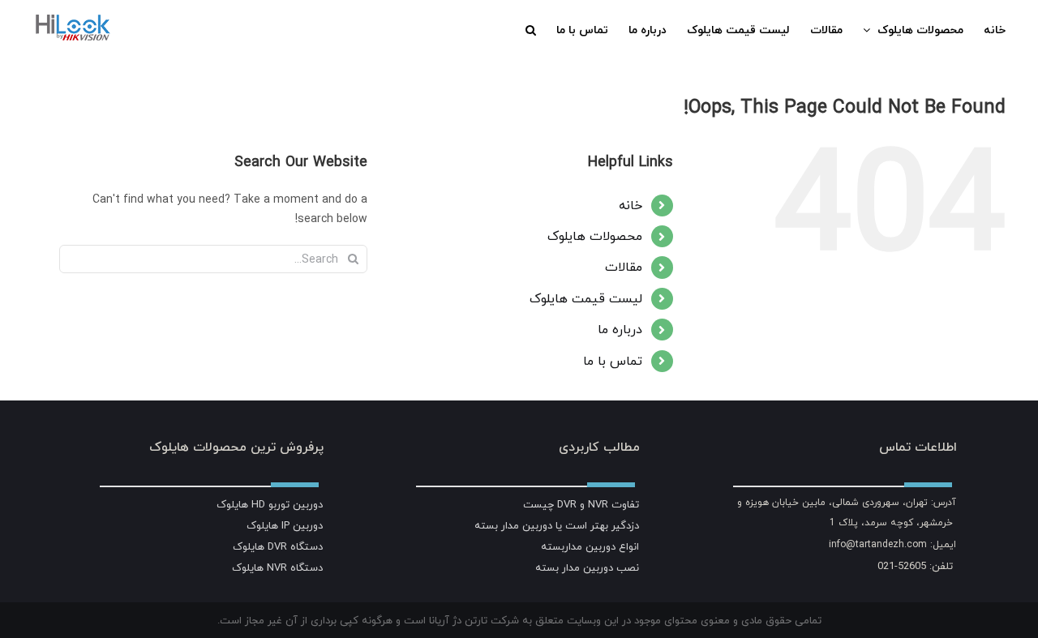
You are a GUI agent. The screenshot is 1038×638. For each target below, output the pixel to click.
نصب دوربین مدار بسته (587, 567)
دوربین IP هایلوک (285, 525)
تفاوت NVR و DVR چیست (581, 504)
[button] (530, 30)
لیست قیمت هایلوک (586, 298)
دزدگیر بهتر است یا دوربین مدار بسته (556, 525)
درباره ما (620, 329)
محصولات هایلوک (594, 236)
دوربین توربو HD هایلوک (270, 504)
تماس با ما (612, 360)
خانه (630, 205)
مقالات (623, 266)
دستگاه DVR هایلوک (278, 546)
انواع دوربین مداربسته (590, 546)
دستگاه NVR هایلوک (277, 567)
